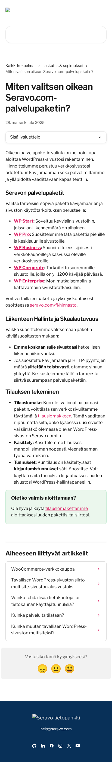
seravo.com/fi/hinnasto (53, 305)
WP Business (27, 247)
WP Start (23, 221)
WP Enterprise (29, 281)
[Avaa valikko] (102, 10)
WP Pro (22, 234)
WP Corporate (29, 267)
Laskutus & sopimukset (62, 65)
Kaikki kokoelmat (20, 65)
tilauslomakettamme (66, 508)
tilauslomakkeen (54, 416)
